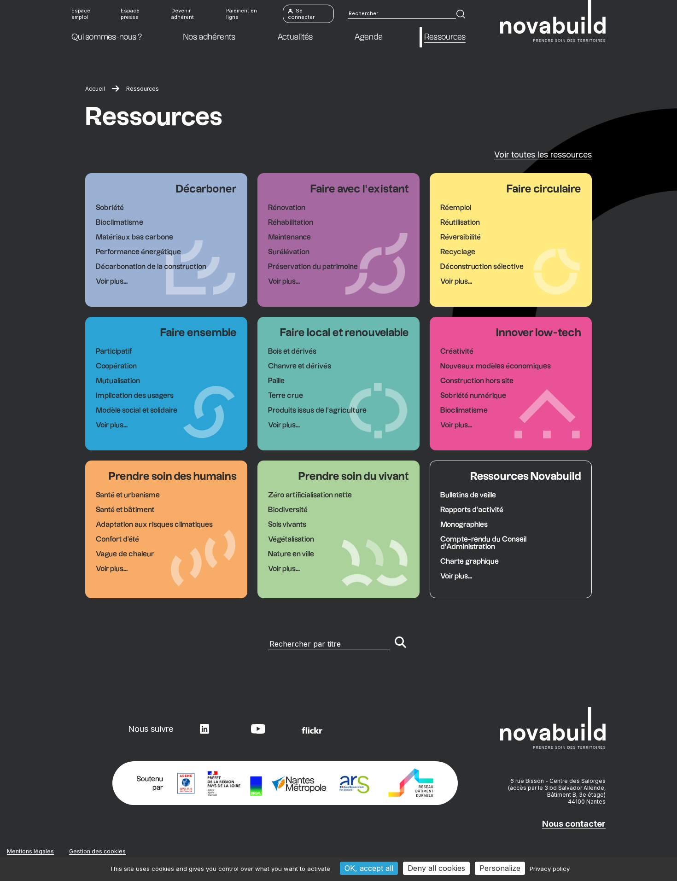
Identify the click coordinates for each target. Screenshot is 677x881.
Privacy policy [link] (550, 868)
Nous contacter (574, 823)
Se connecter (301, 13)
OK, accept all (368, 868)
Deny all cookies (436, 868)
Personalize (499, 868)
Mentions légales (30, 851)
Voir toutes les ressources (543, 154)
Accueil (95, 88)
